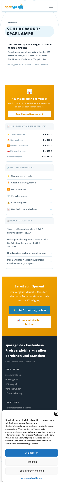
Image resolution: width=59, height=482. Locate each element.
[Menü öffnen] (51, 6)
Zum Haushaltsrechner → (29, 114)
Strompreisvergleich (29, 175)
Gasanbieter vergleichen (29, 182)
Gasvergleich (11, 379)
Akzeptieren (31, 452)
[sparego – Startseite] (14, 6)
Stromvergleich (13, 374)
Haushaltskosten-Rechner (29, 209)
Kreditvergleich (29, 202)
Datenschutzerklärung (31, 477)
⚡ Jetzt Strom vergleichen (29, 310)
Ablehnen (32, 461)
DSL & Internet (29, 189)
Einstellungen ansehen (32, 470)
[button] (56, 413)
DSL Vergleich (12, 384)
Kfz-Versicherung (13, 393)
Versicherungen (29, 196)
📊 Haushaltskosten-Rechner (29, 322)
